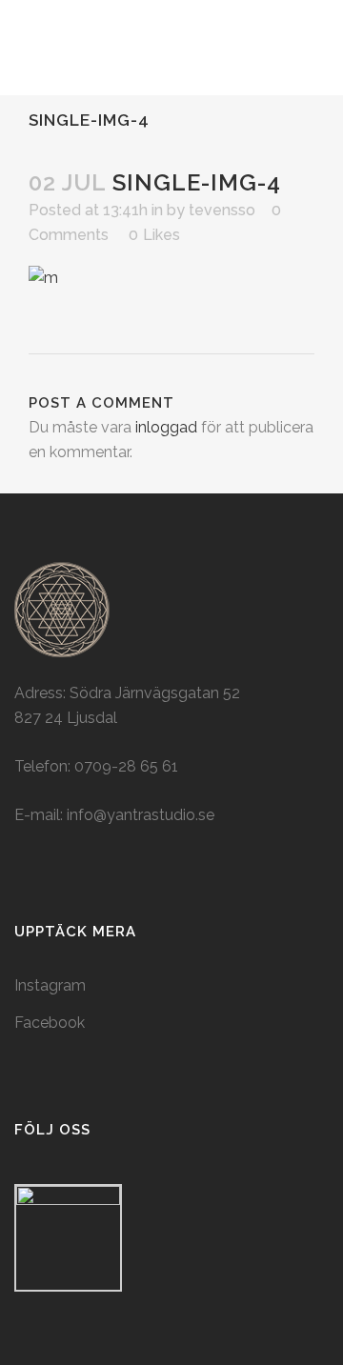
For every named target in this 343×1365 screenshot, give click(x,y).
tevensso (222, 210)
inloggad (166, 427)
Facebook (49, 1023)
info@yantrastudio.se (140, 815)
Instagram (50, 985)
